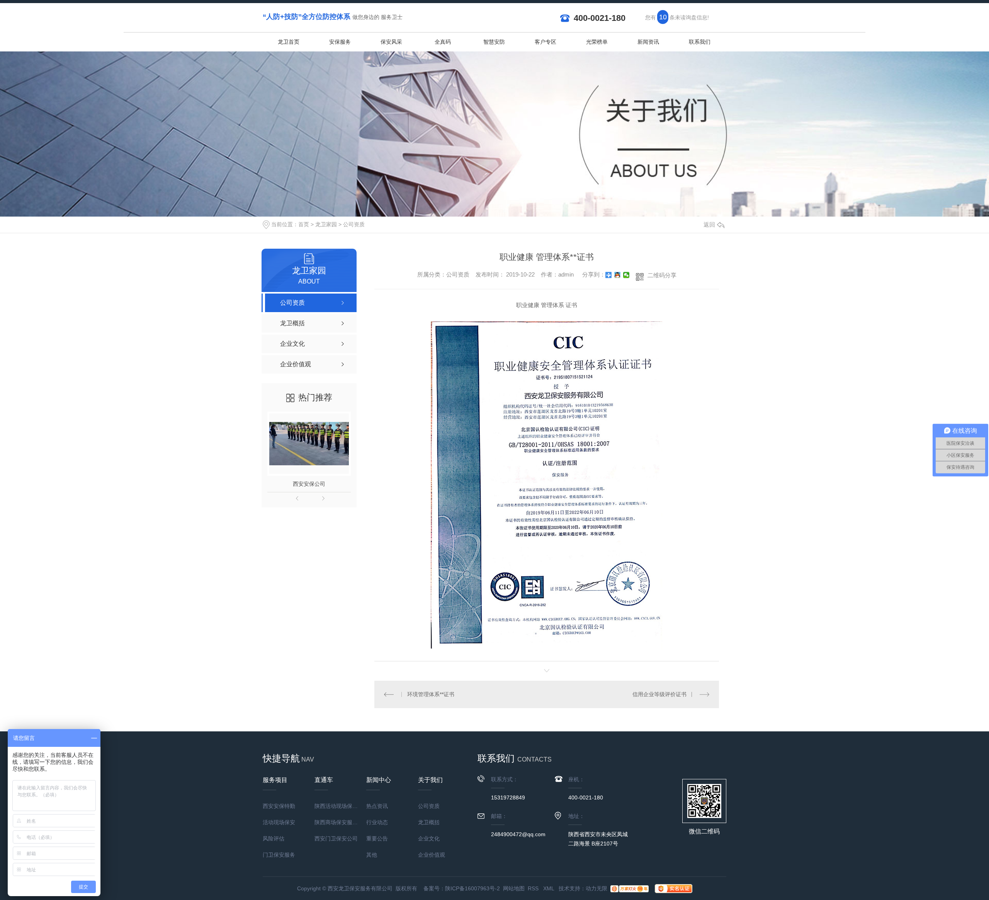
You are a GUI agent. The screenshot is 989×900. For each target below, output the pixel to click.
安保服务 (340, 42)
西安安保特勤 (279, 806)
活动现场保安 (279, 822)
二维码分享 (661, 275)
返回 (709, 224)
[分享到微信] (626, 275)
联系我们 (699, 42)
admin (566, 274)
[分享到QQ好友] (617, 275)
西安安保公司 (309, 484)
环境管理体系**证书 (430, 694)
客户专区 (545, 42)
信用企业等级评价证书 (659, 694)
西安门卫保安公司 (336, 838)
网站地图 (514, 888)
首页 (303, 224)
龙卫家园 (326, 224)
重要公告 (377, 838)
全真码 (443, 42)
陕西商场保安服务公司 (340, 822)
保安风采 (391, 42)
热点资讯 (377, 806)
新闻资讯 (648, 42)
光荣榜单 (597, 42)
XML (549, 888)
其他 (371, 855)
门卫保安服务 (279, 855)
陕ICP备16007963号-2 (472, 888)
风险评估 (273, 838)
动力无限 (596, 888)
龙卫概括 (429, 822)
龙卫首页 (288, 42)
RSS (534, 888)
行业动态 (377, 822)
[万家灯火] (629, 888)
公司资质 (354, 224)
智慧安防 (494, 42)
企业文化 (429, 838)
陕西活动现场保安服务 (340, 806)
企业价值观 (431, 855)
